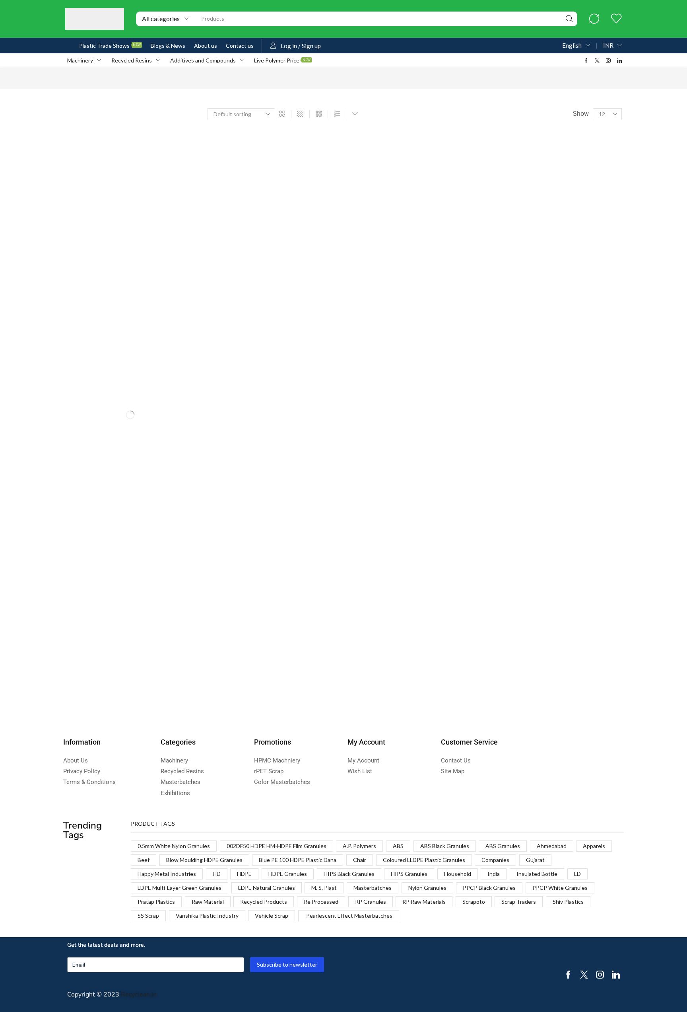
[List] (337, 114)
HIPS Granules (409, 873)
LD (577, 873)
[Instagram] (608, 60)
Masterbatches (372, 887)
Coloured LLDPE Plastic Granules (424, 859)
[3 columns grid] (300, 114)
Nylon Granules (427, 887)
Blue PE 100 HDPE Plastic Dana (297, 859)
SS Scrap (148, 915)
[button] (594, 19)
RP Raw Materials (424, 901)
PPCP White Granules (560, 887)
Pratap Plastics (156, 901)
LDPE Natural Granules (266, 887)
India (493, 873)
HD (217, 873)
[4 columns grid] (319, 114)
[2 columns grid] (282, 114)
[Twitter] (597, 60)
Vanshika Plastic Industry (207, 915)
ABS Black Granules (444, 845)
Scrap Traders (518, 901)
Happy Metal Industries (167, 873)
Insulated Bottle (536, 873)
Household (457, 873)
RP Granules (370, 901)
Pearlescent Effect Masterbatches (348, 915)
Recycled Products (263, 901)
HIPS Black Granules (349, 873)
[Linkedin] (619, 60)
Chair (359, 859)
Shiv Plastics (568, 901)
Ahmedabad (552, 845)
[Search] (569, 19)
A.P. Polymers (359, 845)
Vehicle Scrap (271, 915)
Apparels (594, 845)
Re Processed (321, 901)
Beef (143, 859)
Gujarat (535, 859)
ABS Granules (502, 845)
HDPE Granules (287, 873)
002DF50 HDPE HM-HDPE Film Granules (276, 845)
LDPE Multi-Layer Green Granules (179, 887)
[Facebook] (586, 60)
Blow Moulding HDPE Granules (204, 859)
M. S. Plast (324, 887)
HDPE (244, 873)
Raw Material (208, 901)
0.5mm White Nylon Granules (174, 845)
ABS (398, 845)
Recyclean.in (139, 994)
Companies (495, 859)
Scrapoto (473, 901)
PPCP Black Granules (489, 887)
